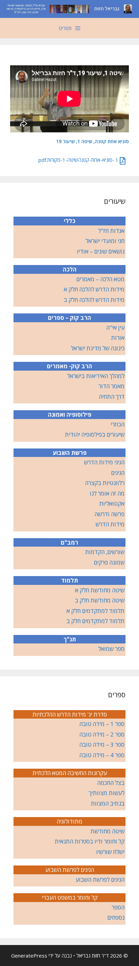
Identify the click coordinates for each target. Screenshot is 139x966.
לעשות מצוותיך (106, 793)
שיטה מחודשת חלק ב (99, 600)
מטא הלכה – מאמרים (100, 279)
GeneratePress (29, 955)
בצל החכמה (110, 783)
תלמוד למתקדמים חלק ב (95, 621)
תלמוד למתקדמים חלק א (95, 611)
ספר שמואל (111, 649)
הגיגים (117, 473)
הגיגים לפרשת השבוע (100, 879)
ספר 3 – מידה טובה (101, 744)
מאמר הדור (111, 386)
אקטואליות (111, 503)
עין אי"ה (115, 327)
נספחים (115, 917)
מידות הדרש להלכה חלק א (94, 289)
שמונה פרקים (109, 562)
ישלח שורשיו (110, 852)
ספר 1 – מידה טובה (101, 724)
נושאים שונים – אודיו (100, 251)
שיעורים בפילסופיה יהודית (94, 434)
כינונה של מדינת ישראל (97, 348)
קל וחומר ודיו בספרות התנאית (89, 841)
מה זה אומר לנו (107, 493)
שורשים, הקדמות (104, 552)
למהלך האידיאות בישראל (95, 376)
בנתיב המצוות (107, 803)
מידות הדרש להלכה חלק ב (94, 300)
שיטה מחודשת (107, 831)
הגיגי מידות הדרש (104, 462)
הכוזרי (117, 424)
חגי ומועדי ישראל (105, 241)
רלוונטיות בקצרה (104, 483)
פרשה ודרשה (109, 514)
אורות (117, 338)
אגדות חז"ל (111, 231)
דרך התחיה (111, 396)
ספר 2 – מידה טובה (101, 734)
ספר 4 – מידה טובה (101, 755)
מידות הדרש (109, 524)
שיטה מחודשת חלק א (99, 590)
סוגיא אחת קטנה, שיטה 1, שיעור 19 (92, 141)
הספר (118, 907)
